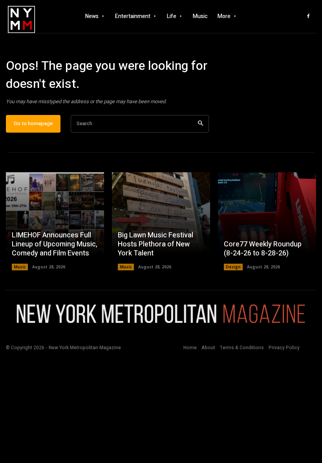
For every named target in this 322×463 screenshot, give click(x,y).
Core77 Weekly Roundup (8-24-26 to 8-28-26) (263, 249)
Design (233, 267)
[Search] (200, 124)
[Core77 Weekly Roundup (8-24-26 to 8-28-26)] (267, 221)
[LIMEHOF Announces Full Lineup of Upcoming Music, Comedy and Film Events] (55, 221)
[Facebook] (308, 16)
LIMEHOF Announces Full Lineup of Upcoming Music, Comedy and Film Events (54, 244)
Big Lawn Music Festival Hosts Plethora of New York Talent (155, 244)
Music (20, 267)
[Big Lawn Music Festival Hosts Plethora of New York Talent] (161, 221)
